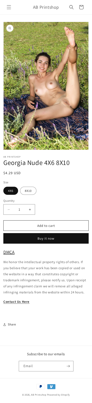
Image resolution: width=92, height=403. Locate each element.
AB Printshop (38, 394)
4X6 (10, 191)
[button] (9, 7)
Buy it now (46, 238)
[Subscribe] (68, 366)
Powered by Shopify (58, 394)
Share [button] (12, 324)
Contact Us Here (16, 301)
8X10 (28, 191)
